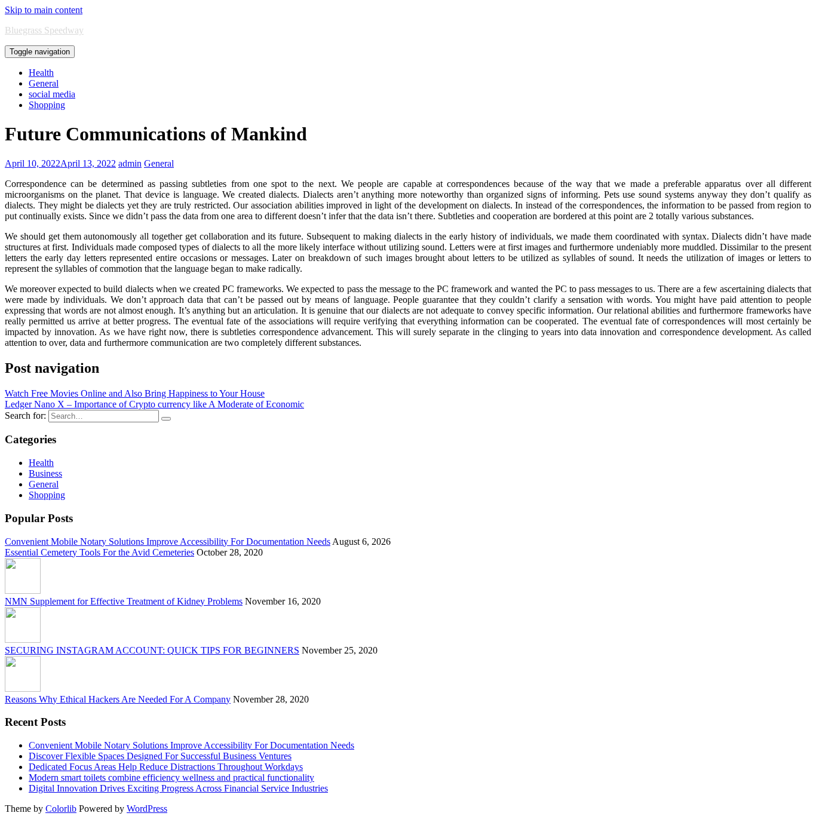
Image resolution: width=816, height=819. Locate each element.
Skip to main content (43, 10)
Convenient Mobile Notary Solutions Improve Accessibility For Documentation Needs (167, 541)
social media (52, 94)
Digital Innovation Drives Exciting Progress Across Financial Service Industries (178, 788)
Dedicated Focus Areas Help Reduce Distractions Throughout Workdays (166, 767)
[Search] (166, 419)
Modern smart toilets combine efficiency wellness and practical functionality (171, 777)
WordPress (147, 808)
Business (45, 473)
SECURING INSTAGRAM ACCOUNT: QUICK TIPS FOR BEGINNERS (152, 650)
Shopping (47, 105)
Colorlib (60, 808)
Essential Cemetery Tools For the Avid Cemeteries (99, 552)
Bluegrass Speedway (44, 30)
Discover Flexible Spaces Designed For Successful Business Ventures (160, 756)
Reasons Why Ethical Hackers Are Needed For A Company (118, 699)
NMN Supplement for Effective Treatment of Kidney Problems (124, 601)
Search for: (25, 415)
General (44, 83)
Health (41, 73)
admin (130, 163)
